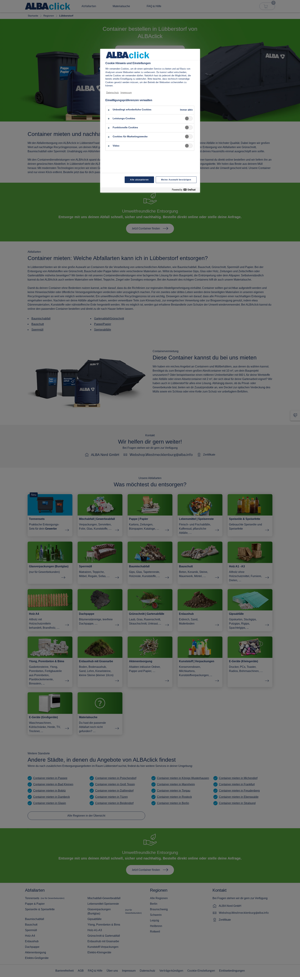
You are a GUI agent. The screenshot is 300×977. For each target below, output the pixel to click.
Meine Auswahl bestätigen (176, 180)
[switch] (189, 118)
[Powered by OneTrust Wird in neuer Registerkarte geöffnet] (185, 190)
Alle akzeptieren (139, 180)
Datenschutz (112, 92)
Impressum (126, 92)
